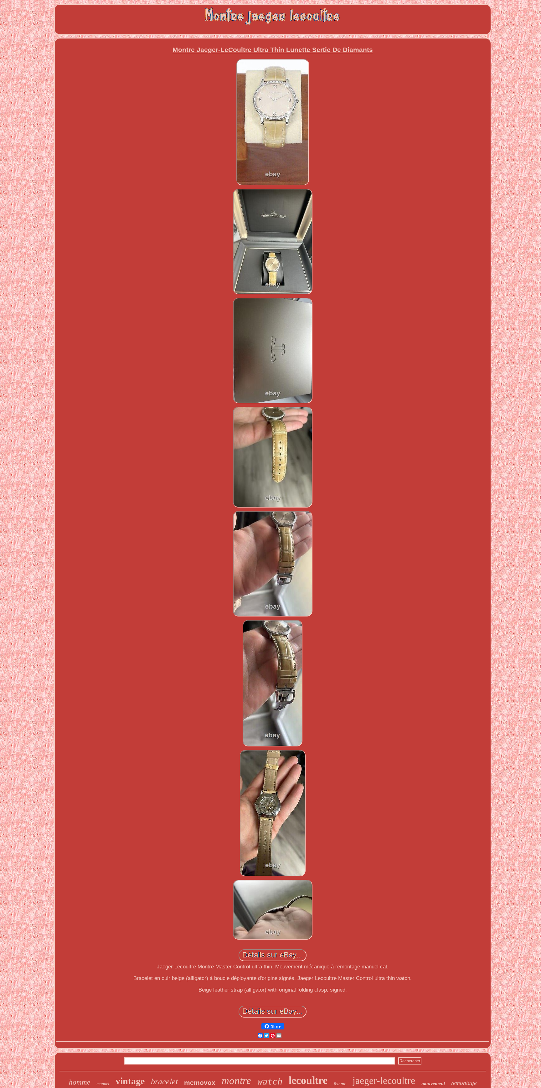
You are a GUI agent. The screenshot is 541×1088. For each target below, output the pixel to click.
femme (340, 1083)
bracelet (164, 1081)
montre (236, 1080)
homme (79, 1082)
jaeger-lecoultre (384, 1080)
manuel (102, 1083)
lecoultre (308, 1080)
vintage (130, 1081)
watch (269, 1081)
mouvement (433, 1083)
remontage (464, 1083)
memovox (199, 1082)
